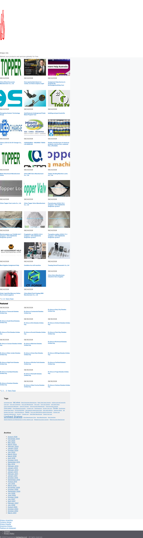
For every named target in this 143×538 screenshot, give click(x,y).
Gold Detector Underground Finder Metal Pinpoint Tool (35, 113)
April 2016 (11, 458)
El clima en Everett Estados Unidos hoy (35, 333)
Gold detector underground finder (33, 410)
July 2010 (11, 484)
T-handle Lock (25, 414)
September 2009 (14, 491)
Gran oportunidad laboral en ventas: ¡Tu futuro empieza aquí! (34, 82)
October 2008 (13, 497)
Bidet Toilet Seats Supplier (44, 402)
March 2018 (12, 456)
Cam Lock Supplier (45, 404)
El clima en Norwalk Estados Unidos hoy (33, 374)
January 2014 (13, 468)
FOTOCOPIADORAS (19, 410)
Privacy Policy (9, 533)
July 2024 (11, 452)
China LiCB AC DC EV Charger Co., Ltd (11, 143)
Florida (55, 408)
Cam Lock (6, 404)
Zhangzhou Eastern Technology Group (10, 113)
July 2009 (11, 493)
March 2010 (12, 485)
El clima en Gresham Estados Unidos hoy (9, 384)
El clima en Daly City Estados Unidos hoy (57, 310)
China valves (8, 408)
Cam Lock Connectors (15, 404)
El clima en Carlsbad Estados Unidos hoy (9, 372)
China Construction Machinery (11, 406)
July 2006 (11, 505)
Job (64, 410)
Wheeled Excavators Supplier (41, 419)
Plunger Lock (56, 412)
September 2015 (14, 462)
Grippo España (5, 524)
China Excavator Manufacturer (37, 406)
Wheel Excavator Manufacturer (57, 419)
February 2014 (13, 466)
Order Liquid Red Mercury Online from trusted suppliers (10, 294)
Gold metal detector (48, 410)
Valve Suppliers (52, 417)
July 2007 (11, 499)
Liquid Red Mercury (19, 412)
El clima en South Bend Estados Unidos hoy (10, 321)
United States (13, 416)
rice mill (19, 414)
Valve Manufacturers (42, 417)
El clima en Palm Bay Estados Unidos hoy (57, 333)
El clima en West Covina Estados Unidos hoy (34, 385)
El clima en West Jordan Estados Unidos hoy (10, 353)
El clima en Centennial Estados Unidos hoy (33, 312)
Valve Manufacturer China (29, 417)
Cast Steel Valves (55, 404)
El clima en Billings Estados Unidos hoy (59, 353)
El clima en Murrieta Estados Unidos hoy (33, 344)
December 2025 (14, 439)
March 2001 (12, 513)
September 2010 (14, 480)
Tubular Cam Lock (47, 414)
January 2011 (12, 476)
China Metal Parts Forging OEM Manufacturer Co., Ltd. (33, 294)
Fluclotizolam (62, 408)
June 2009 (12, 495)
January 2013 (13, 472)
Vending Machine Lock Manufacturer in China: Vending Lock (18, 419)
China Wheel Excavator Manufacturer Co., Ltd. (7, 82)
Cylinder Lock (30, 408)
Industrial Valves (58, 410)
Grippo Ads (4, 53)
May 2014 (11, 464)
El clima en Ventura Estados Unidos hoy (59, 385)
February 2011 (13, 474)
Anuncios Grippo (6, 526)
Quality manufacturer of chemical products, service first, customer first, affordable (58, 144)
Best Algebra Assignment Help (9, 265)
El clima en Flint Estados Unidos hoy (10, 333)
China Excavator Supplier (52, 406)
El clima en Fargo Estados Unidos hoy (58, 372)
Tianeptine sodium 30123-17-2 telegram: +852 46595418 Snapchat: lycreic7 (57, 235)
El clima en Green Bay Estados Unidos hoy (33, 353)
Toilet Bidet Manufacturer (36, 414)
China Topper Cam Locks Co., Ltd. (10, 203)
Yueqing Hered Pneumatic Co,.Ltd (58, 265)
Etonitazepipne (38, 408)
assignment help (8, 402)
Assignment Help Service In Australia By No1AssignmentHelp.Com (56, 83)
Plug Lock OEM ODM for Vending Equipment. (41, 412)
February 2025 (13, 446)
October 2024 (13, 450)
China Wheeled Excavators (19, 408)
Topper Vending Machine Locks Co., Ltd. (58, 174)
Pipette (27, 412)
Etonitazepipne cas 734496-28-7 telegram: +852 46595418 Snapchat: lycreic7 (10, 235)
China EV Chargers (24, 406)
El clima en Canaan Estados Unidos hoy (11, 344)
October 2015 (13, 460)
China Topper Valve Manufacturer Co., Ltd (34, 204)
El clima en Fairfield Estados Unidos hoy (57, 363)
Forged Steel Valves (9, 410)
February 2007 (13, 503)
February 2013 (13, 470)
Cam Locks (37, 404)
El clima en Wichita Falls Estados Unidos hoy (34, 363)
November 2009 (14, 487)
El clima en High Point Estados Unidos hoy (9, 363)
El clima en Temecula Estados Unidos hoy (9, 312)
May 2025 (11, 443)
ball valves (16, 402)
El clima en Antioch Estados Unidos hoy (59, 323)
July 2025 (11, 441)
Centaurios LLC (21, 537)
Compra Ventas (5, 522)
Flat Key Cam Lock (47, 408)
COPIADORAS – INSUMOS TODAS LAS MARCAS (34, 143)
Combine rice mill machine (32, 265)
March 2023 (12, 454)
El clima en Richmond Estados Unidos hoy (57, 342)
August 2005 (12, 507)
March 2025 (12, 444)
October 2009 (13, 489)
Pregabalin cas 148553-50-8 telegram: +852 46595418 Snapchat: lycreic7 (33, 235)
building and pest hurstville (56, 113)
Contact (7, 532)
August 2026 (12, 437)
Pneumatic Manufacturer (10, 414)
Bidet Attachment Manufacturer (29, 402)
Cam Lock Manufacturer (27, 404)
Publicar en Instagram (8, 528)
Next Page (10, 299)
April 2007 (11, 501)
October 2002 (13, 511)
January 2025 (13, 448)
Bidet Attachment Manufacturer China (10, 174)
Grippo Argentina (6, 520)
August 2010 (12, 482)
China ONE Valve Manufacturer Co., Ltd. (33, 174)
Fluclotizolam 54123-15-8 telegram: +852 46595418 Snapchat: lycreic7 (56, 204)
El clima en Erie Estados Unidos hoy (33, 323)
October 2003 (13, 509)
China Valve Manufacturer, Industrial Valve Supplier (56, 275)
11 (6, 391)
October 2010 (13, 478)
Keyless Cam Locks (9, 412)
